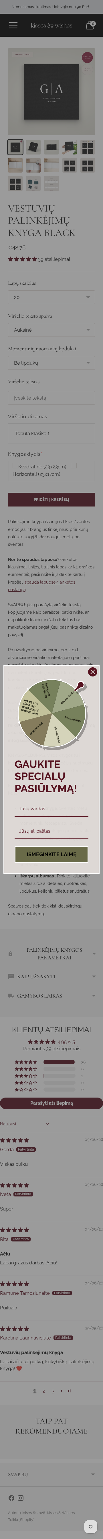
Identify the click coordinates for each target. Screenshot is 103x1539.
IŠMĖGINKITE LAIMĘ (51, 854)
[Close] (93, 672)
